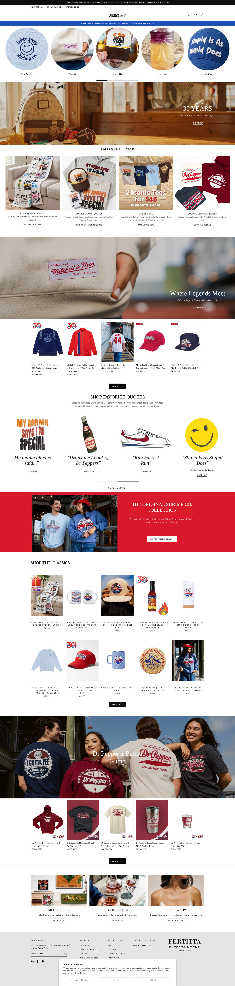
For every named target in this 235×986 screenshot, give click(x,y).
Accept (116, 979)
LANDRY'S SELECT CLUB (89, 950)
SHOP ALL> (148, 23)
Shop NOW (117, 920)
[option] (117, 2)
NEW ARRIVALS (37, 7)
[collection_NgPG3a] (27, 49)
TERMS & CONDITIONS (89, 958)
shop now (59, 920)
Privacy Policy (79, 973)
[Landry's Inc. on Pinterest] (42, 961)
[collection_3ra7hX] (208, 49)
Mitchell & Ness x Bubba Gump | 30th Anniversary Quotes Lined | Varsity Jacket (45, 368)
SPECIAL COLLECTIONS (54, 7)
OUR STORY (84, 945)
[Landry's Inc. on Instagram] (32, 961)
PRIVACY (83, 954)
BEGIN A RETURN (113, 958)
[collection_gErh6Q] (117, 49)
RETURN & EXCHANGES (115, 954)
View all (117, 704)
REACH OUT (111, 950)
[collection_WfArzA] (162, 49)
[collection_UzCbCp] (72, 49)
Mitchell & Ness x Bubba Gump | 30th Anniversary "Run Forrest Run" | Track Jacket (81, 368)
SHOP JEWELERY (176, 920)
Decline (153, 979)
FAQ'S (108, 945)
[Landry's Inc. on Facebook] (37, 961)
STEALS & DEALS (72, 7)
